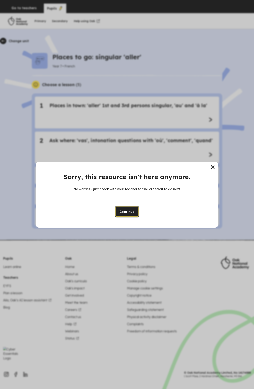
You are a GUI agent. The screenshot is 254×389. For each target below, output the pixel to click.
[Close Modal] (213, 167)
